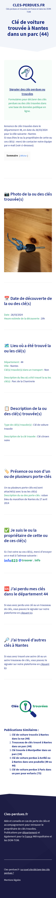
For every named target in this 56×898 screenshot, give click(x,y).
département (29, 832)
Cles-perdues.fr (29, 4)
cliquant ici (26, 612)
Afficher (23, 155)
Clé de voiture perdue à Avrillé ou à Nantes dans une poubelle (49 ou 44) (32, 761)
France (28, 836)
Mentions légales (12, 879)
